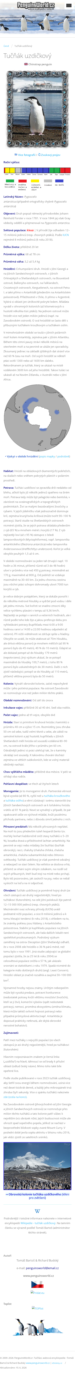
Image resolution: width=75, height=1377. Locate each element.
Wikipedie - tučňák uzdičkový (38, 1223)
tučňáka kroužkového (57, 795)
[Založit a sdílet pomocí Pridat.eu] (37, 1293)
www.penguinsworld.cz (38, 1362)
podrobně (63, 456)
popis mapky (47, 456)
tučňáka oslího (14, 800)
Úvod (6, 45)
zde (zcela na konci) (15, 1097)
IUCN (66, 235)
